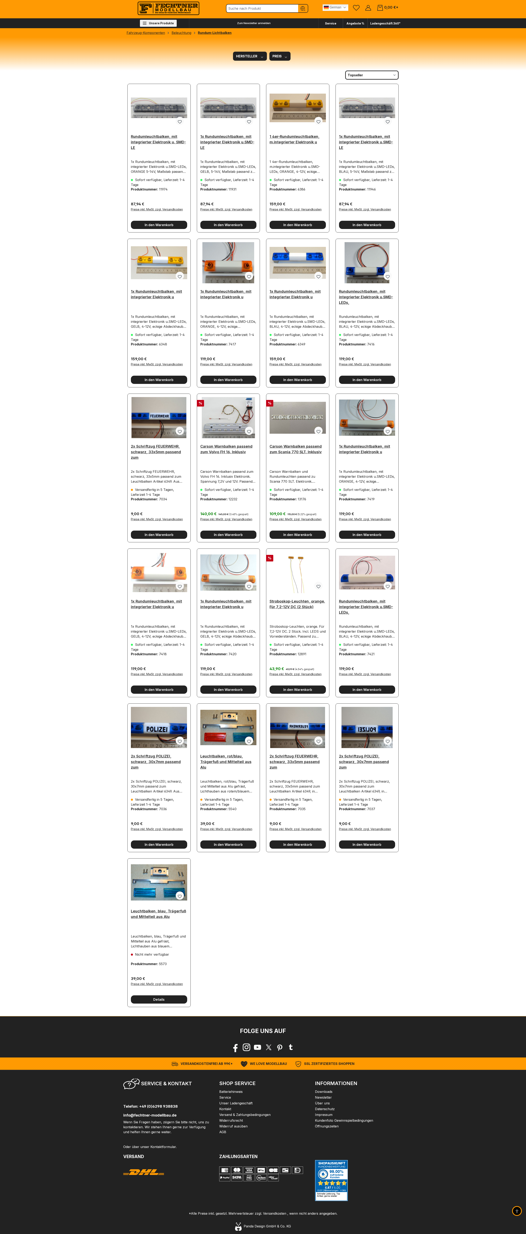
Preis (277, 56)
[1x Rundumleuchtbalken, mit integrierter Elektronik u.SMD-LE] (228, 107)
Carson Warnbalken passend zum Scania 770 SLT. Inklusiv (296, 449)
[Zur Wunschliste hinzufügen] (180, 121)
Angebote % (355, 23)
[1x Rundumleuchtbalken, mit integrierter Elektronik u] (159, 262)
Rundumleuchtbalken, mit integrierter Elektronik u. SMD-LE (158, 140)
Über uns (322, 1103)
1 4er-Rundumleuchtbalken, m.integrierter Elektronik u (295, 139)
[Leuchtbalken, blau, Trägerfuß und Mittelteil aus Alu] (159, 882)
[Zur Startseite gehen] (168, 8)
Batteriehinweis (231, 1092)
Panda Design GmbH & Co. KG (266, 1226)
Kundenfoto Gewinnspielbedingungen (344, 1120)
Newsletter (323, 1097)
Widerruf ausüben (233, 1126)
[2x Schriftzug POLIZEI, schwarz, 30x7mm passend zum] (159, 727)
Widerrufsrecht (231, 1120)
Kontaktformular (163, 1147)
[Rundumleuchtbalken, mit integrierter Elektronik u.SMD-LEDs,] (367, 262)
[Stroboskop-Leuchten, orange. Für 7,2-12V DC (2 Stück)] (298, 572)
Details (159, 999)
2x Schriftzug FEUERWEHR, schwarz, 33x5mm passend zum (156, 450)
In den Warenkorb (159, 225)
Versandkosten (274, 1213)
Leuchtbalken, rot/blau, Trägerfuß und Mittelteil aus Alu (225, 760)
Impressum (323, 1115)
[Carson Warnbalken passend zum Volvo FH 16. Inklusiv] (228, 417)
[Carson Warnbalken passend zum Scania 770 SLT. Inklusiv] (298, 417)
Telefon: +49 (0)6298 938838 (150, 1106)
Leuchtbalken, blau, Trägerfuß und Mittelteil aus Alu (158, 914)
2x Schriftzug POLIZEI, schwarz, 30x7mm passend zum (156, 760)
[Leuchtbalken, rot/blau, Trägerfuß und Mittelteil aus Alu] (228, 727)
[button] (167, 1085)
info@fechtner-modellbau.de (149, 1115)
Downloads (323, 1092)
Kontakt (225, 1109)
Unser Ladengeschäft (236, 1103)
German (335, 7)
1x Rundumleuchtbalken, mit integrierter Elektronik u (156, 294)
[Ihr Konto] (368, 7)
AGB (222, 1132)
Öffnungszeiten (327, 1126)
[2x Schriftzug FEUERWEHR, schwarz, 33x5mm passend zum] (159, 417)
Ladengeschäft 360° (385, 23)
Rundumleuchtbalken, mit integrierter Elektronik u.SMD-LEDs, (366, 295)
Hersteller (247, 56)
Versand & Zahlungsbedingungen (245, 1115)
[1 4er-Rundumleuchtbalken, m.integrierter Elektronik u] (298, 107)
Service (330, 23)
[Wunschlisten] (356, 7)
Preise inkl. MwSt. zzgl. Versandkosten (157, 209)
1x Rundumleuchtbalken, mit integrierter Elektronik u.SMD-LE (227, 140)
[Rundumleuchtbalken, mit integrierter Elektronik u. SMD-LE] (159, 107)
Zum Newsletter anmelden (254, 23)
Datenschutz (325, 1109)
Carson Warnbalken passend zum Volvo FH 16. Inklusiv (226, 449)
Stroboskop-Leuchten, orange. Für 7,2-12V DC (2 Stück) (297, 604)
